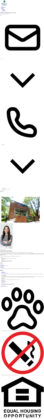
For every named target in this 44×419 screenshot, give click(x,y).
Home (2, 6)
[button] (22, 329)
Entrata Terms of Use (3, 285)
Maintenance (4, 10)
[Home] (4, 5)
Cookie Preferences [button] (3, 272)
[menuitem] (22, 6)
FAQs (2, 11)
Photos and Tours (3, 7)
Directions (2, 8)
